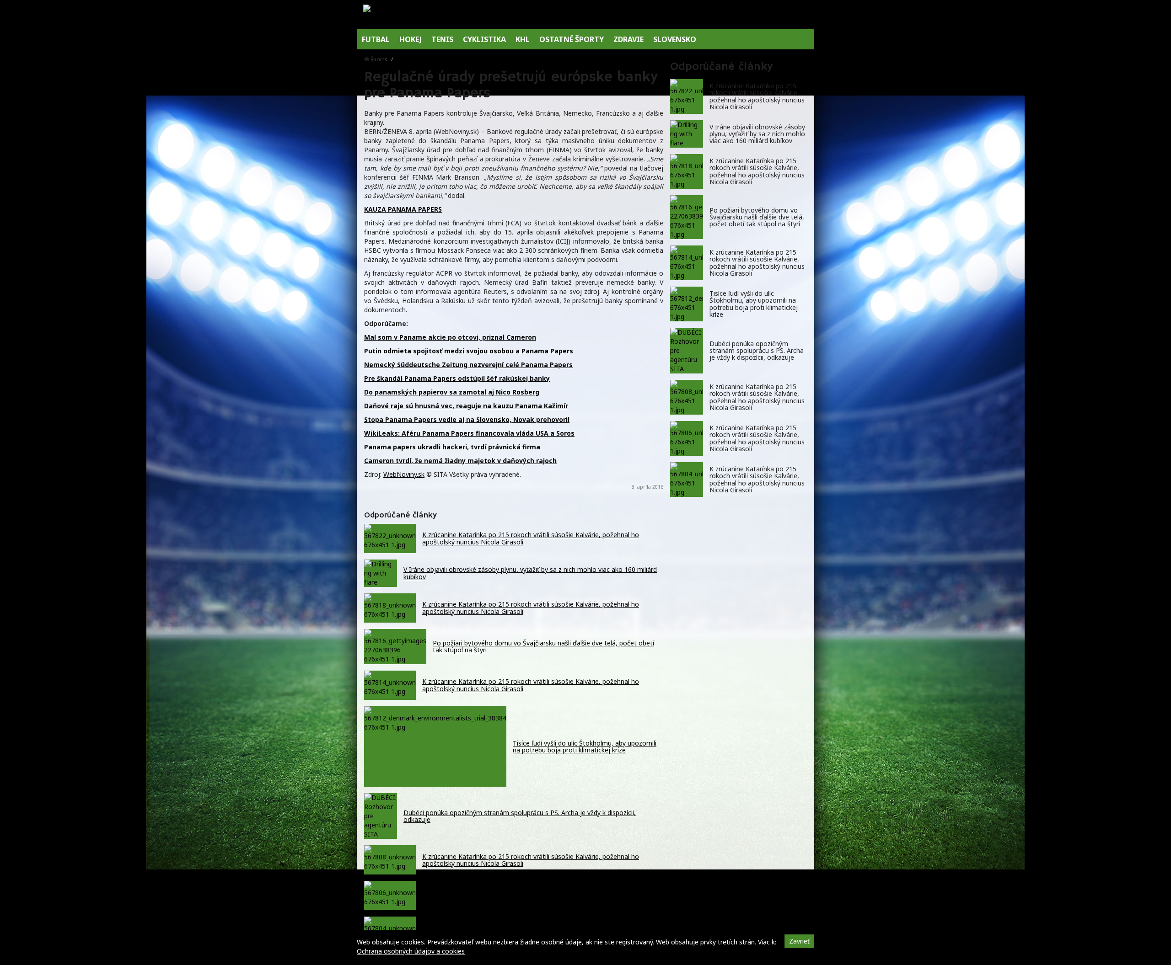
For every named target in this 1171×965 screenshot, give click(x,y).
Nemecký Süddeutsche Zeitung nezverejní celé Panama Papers (468, 364)
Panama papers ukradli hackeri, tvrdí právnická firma (452, 447)
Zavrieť (799, 941)
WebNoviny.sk (403, 474)
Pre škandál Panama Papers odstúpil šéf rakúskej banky (457, 378)
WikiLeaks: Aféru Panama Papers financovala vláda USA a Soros (469, 433)
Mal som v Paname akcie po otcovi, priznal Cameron (450, 337)
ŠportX (379, 59)
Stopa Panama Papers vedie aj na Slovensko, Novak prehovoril (466, 419)
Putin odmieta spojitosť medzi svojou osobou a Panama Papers (468, 351)
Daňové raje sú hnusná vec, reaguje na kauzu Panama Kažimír (466, 405)
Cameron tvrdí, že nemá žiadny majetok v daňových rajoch (460, 460)
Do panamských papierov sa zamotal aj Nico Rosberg (451, 392)
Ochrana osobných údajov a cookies (411, 951)
